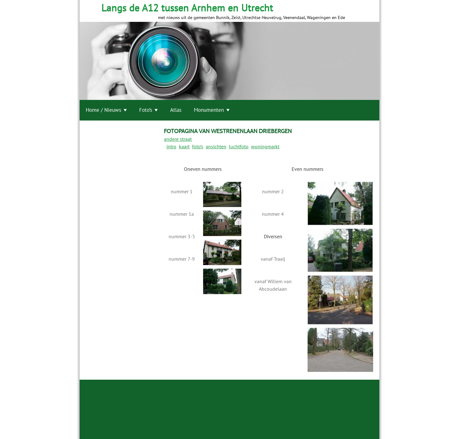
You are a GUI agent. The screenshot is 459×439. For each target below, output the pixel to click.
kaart (184, 146)
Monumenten (209, 109)
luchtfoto (239, 146)
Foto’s (145, 109)
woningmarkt (265, 146)
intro (171, 146)
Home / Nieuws (103, 109)
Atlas (175, 109)
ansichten (216, 146)
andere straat (178, 139)
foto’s (197, 146)
